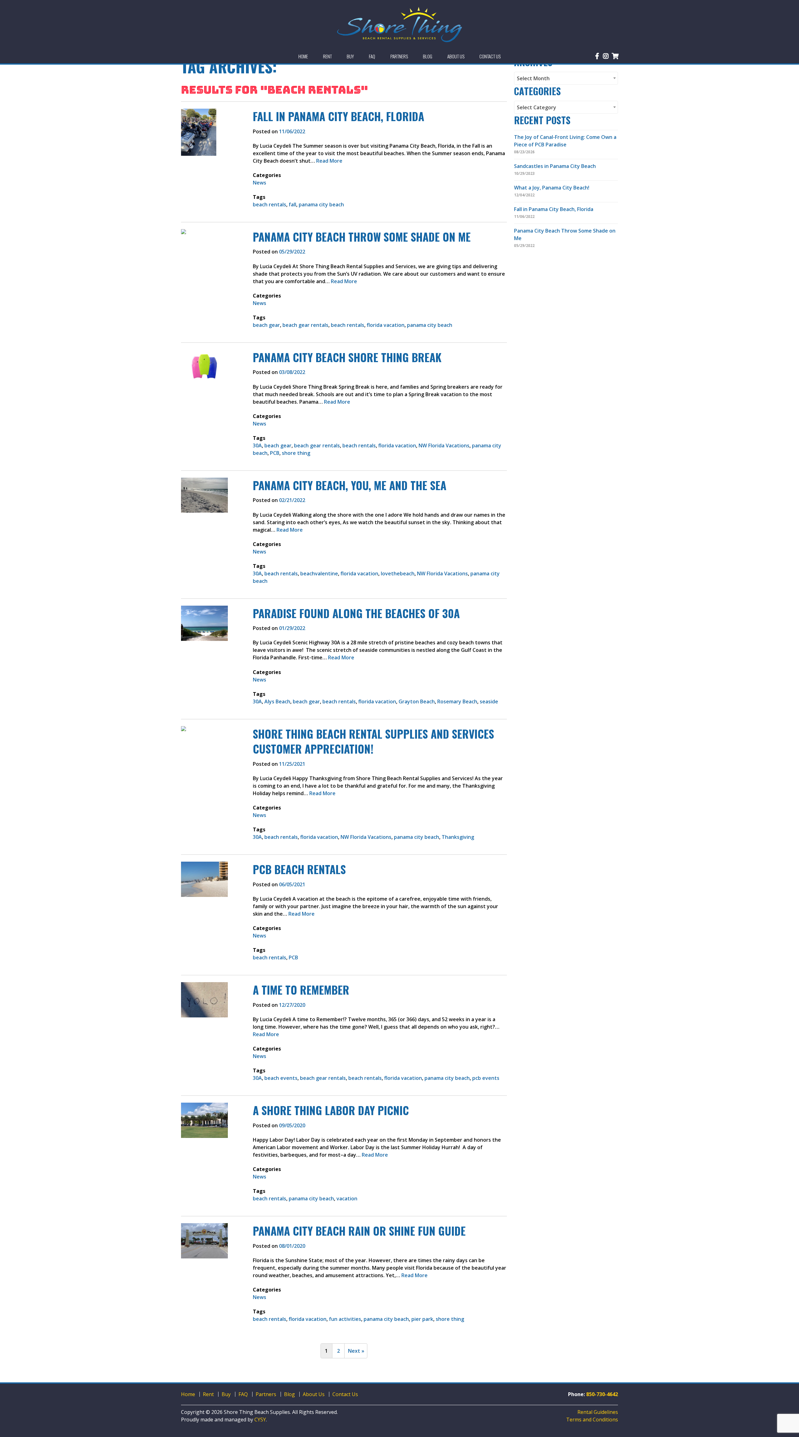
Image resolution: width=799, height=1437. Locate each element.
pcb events (485, 1078)
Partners (266, 1394)
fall (292, 204)
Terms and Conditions (592, 1419)
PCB (274, 453)
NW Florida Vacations (444, 445)
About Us (314, 1394)
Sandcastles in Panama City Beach (555, 166)
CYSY (260, 1419)
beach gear (266, 325)
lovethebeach (397, 573)
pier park (422, 1319)
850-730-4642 (602, 1394)
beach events (280, 1078)
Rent (208, 1394)
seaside (489, 701)
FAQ (243, 1394)
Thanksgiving (458, 837)
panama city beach (321, 204)
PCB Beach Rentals (299, 869)
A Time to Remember (301, 990)
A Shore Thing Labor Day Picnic (331, 1110)
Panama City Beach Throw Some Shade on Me (362, 237)
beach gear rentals (305, 325)
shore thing (296, 453)
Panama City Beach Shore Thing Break (347, 357)
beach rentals (269, 204)
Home (188, 1394)
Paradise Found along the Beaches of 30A (356, 613)
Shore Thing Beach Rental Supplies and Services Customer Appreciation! (373, 741)
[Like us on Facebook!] (597, 56)
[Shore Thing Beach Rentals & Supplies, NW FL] (399, 24)
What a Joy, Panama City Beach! (551, 187)
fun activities (345, 1319)
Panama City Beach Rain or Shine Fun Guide (359, 1231)
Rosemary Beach (457, 701)
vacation (346, 1198)
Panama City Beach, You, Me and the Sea (349, 485)
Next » (356, 1350)
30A (257, 445)
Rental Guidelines (597, 1412)
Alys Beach (277, 701)
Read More (329, 160)
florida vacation (385, 325)
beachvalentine (319, 573)
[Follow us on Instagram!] (606, 56)
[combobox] (566, 78)
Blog (289, 1394)
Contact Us (345, 1394)
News (259, 182)
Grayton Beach (417, 701)
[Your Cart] (615, 56)
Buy (226, 1394)
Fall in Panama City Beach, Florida (338, 116)
